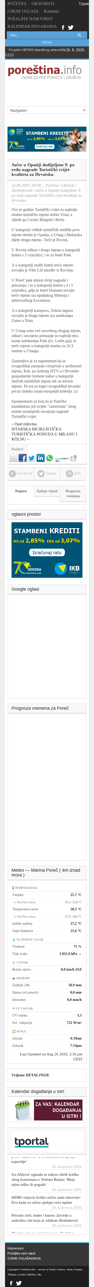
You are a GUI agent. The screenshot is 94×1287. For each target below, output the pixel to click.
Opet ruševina (26, 424)
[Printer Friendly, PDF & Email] (73, 458)
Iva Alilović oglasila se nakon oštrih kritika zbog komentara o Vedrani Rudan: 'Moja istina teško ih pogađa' (45, 1176)
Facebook (62, 27)
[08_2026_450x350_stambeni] (47, 549)
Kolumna (51, 11)
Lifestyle (67, 185)
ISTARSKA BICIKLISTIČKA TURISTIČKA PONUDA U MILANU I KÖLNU (44, 434)
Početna (51, 185)
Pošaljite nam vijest (22, 1253)
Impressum (16, 1248)
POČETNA (17, 4)
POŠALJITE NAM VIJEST (30, 19)
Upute (84, 4)
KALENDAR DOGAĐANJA (32, 26)
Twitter (70, 27)
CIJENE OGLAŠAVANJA (24, 1258)
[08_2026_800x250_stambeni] (47, 138)
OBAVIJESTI (43, 4)
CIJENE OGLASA (23, 11)
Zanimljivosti (22, 190)
